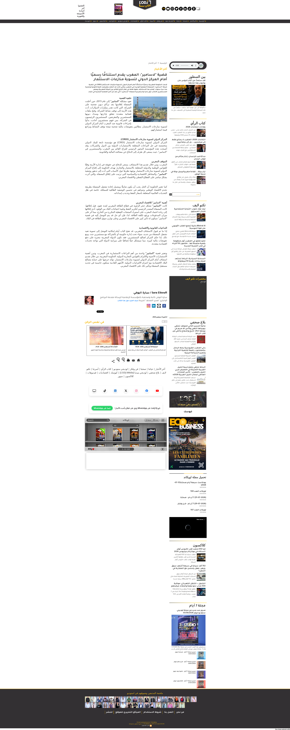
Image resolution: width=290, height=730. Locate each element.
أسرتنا (152, 21)
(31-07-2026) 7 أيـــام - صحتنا (193, 498)
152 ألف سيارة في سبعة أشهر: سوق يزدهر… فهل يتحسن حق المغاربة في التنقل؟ (188, 568)
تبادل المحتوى (146, 725)
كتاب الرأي (143, 21)
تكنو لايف (112, 21)
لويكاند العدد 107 (198, 510)
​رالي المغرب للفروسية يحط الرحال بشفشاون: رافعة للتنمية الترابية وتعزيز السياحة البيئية (189, 350)
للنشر (109, 712)
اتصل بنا (168, 712)
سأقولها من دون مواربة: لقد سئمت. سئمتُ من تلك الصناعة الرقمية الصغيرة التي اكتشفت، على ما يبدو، (188, 110)
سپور (95, 21)
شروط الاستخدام (152, 712)
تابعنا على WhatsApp (102, 408)
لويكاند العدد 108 (198, 491)
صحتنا (185, 21)
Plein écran (200, 519)
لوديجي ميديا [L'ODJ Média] (133, 372)
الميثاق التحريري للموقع (128, 712)
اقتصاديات (134, 21)
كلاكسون (103, 21)
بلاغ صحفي (154, 372)
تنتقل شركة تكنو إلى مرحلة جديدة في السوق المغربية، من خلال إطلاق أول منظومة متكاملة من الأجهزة (183, 251)
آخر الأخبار (193, 21)
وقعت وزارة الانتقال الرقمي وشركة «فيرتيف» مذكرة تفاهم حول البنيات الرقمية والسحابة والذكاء (184, 266)
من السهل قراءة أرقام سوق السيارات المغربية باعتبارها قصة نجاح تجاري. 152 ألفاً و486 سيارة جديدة (183, 576)
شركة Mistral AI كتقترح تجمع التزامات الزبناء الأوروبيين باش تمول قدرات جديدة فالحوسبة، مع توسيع (184, 234)
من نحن (180, 712)
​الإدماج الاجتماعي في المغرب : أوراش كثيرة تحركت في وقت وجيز (147, 350)
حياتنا (178, 21)
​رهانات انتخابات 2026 (195, 127)
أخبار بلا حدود (169, 21)
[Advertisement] (145, 40)
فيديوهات (91, 372)
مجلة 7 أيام (197, 606)
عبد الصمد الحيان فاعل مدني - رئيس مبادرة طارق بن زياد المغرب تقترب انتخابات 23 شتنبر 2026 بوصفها (183, 132)
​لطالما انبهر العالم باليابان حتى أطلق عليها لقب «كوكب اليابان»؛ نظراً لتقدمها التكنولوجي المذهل (183, 164)
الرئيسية (202, 21)
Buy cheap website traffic (282, 729)
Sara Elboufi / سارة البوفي (150, 293)
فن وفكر (160, 21)
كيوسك (87, 21)
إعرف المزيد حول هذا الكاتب (127, 301)
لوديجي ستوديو (123, 21)
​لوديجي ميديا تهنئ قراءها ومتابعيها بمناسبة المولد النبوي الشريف (108, 351)
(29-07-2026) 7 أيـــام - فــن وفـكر (192, 504)
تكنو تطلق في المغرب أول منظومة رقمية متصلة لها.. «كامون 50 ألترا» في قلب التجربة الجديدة (188, 243)
